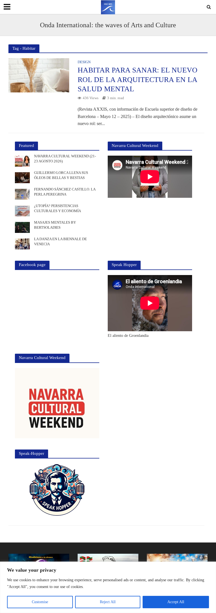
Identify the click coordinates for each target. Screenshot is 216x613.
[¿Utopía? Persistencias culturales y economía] (22, 210)
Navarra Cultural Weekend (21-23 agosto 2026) (65, 158)
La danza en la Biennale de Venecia (60, 241)
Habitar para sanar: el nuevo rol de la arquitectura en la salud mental (137, 79)
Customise (40, 602)
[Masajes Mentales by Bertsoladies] (22, 227)
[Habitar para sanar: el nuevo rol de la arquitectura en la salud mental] (38, 74)
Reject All (108, 602)
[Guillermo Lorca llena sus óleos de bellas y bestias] (22, 177)
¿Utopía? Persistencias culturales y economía (57, 208)
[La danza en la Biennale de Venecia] (22, 244)
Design (84, 62)
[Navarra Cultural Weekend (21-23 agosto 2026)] (22, 161)
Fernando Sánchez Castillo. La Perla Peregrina (64, 191)
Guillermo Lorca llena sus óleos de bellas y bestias (61, 175)
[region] (108, 587)
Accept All (175, 602)
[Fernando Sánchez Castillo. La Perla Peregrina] (22, 194)
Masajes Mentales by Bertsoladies (55, 225)
